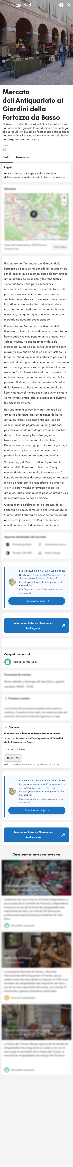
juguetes (49, 435)
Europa (30, 173)
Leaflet (35, 239)
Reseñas (22, 157)
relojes (21, 419)
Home (7, 173)
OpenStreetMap (49, 239)
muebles (61, 430)
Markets (18, 173)
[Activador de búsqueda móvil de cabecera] (69, 5)
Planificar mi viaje (34, 600)
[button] (36, 217)
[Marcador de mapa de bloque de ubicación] (33, 214)
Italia (40, 173)
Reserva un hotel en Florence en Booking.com (33, 625)
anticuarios (56, 336)
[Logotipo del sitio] (20, 5)
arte (30, 430)
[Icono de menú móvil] (4, 5)
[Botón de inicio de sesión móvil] (61, 5)
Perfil (6, 157)
